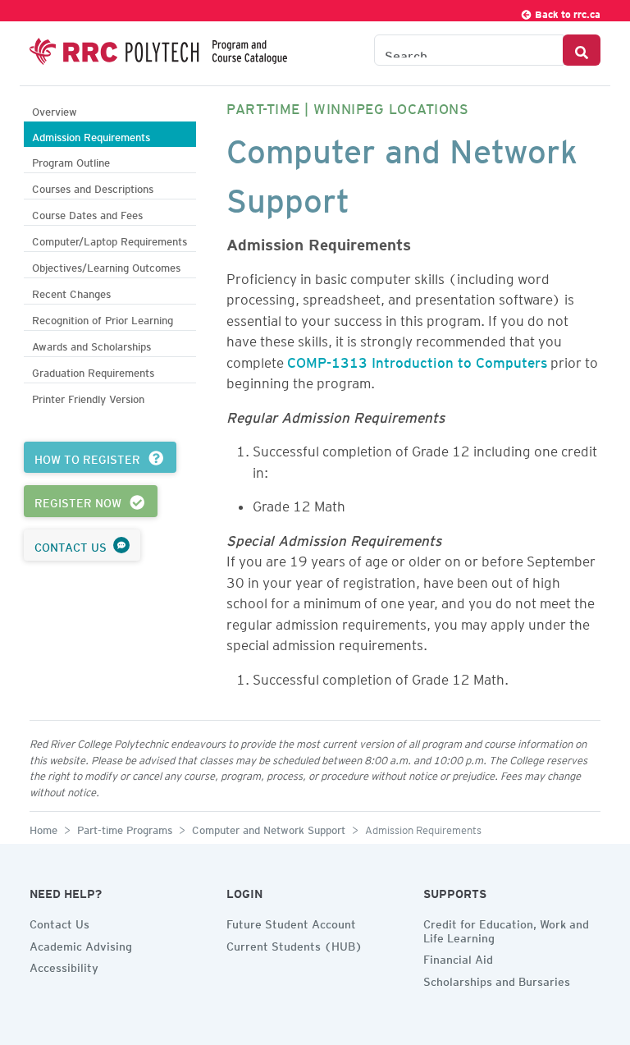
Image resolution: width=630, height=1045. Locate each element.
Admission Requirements (91, 135)
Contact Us (59, 922)
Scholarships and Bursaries (496, 979)
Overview (54, 109)
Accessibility (64, 965)
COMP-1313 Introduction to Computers (417, 359)
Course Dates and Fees (87, 213)
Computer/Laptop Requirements (109, 239)
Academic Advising (81, 944)
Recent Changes (71, 292)
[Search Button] (581, 50)
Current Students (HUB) (294, 944)
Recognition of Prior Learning (102, 318)
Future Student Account (291, 922)
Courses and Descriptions (92, 186)
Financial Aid (458, 957)
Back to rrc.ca (566, 12)
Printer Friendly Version (88, 397)
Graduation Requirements (93, 370)
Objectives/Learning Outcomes (106, 265)
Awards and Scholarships (91, 344)
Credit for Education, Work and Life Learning (506, 929)
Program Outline (71, 160)
